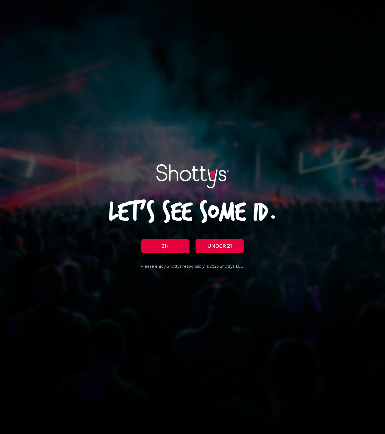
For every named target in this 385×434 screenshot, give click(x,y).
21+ (165, 246)
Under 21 (219, 246)
